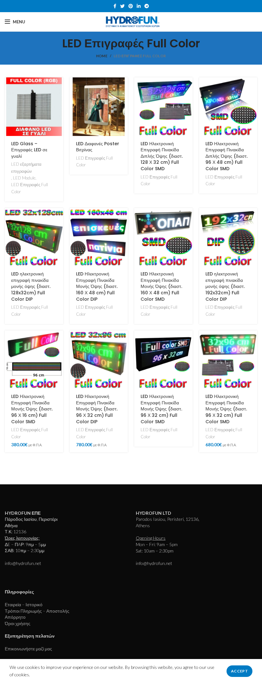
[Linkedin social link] (139, 6)
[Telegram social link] (147, 6)
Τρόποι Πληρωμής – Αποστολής (37, 611)
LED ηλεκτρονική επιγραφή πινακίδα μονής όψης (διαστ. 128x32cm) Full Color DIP (30, 286)
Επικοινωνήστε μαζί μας (28, 648)
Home (101, 56)
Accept (239, 671)
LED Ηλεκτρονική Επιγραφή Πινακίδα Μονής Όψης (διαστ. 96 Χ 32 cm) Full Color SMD (161, 409)
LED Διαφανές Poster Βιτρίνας (97, 146)
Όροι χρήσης (17, 623)
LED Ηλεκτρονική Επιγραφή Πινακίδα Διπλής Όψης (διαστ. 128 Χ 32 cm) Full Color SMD (162, 156)
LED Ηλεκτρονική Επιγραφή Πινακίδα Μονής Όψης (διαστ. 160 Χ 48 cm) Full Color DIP (97, 286)
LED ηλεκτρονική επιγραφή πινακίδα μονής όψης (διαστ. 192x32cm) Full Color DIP (225, 286)
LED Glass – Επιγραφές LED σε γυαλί (29, 149)
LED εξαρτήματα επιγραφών (26, 167)
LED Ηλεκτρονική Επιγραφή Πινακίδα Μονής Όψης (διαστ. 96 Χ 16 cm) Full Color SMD (32, 409)
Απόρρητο (15, 617)
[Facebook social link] (115, 6)
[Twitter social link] (122, 6)
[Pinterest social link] (131, 6)
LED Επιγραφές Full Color (29, 188)
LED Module (24, 177)
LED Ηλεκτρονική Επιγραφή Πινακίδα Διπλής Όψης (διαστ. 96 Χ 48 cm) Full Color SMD (226, 156)
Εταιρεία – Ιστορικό (23, 604)
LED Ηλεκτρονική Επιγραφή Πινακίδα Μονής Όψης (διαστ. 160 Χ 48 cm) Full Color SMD (161, 286)
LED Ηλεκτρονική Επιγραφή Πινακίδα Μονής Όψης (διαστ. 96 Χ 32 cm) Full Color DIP (97, 409)
